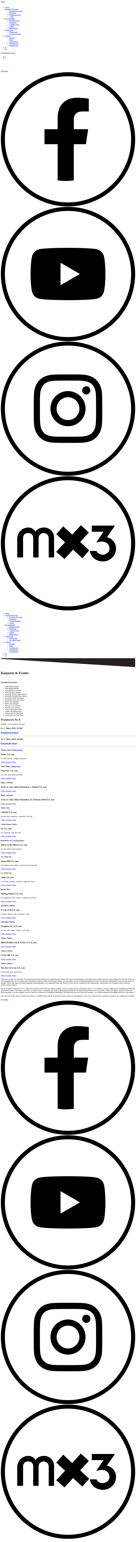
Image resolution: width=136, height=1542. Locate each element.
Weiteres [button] (8, 642)
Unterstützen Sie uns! (8, 53)
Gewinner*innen (15, 34)
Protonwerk (9, 30)
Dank (11, 40)
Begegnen (12, 13)
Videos (11, 26)
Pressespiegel (13, 45)
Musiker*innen (14, 21)
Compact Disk (14, 24)
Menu (3, 2)
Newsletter (4, 71)
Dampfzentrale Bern (9, 732)
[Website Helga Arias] (15, 766)
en (6, 49)
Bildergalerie (13, 28)
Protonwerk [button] (9, 636)
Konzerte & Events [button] (11, 615)
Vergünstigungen (15, 15)
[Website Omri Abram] (16, 750)
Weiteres (8, 36)
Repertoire (12, 22)
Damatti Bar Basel (9, 743)
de (6, 47)
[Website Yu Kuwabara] (18, 840)
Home (7, 7)
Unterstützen (13, 42)
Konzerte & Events (11, 9)
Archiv (11, 17)
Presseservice (13, 43)
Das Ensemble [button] (10, 625)
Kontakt (12, 38)
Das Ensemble (10, 19)
